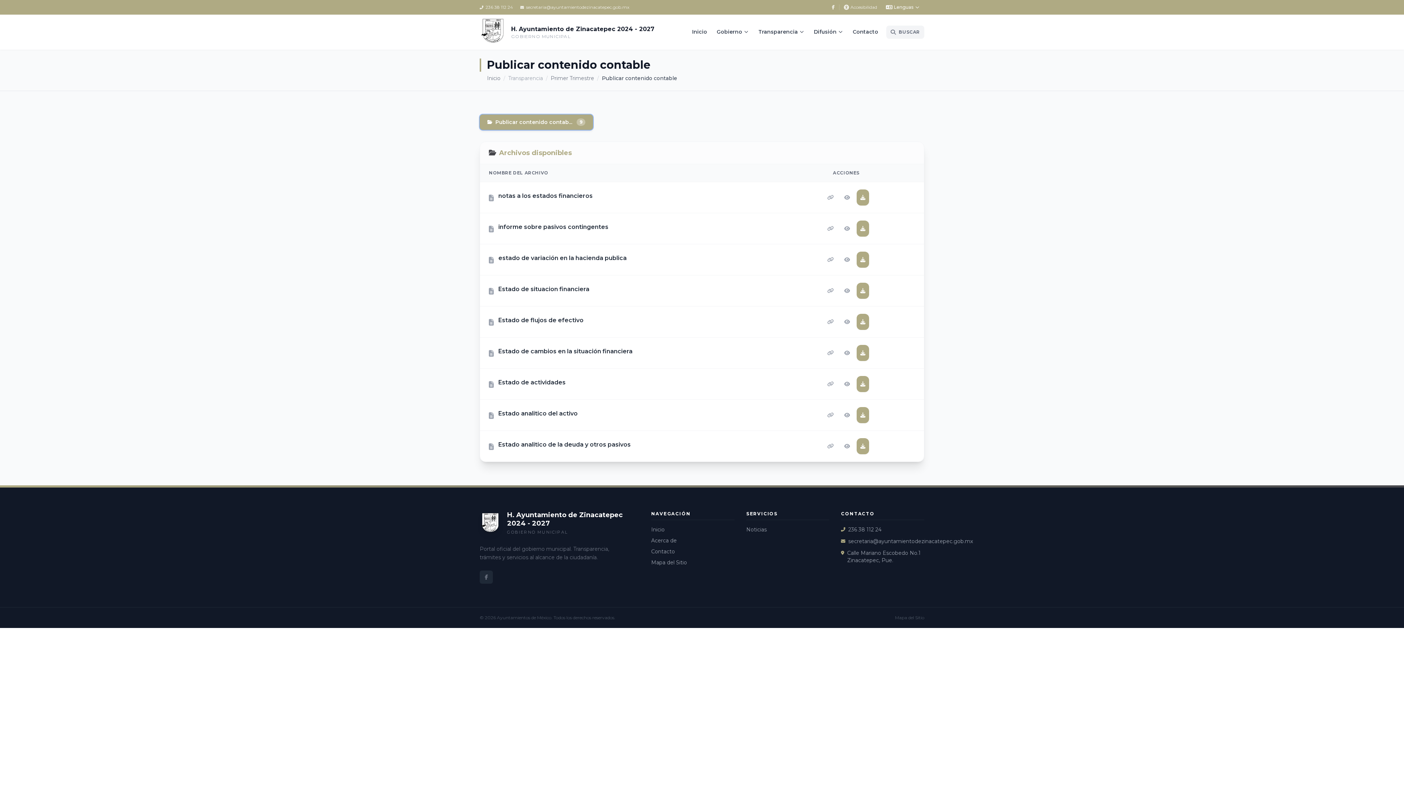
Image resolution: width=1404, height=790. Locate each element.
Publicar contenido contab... (538, 122)
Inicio (699, 32)
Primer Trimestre (572, 78)
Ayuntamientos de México (524, 617)
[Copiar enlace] (831, 197)
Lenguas (903, 7)
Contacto (865, 32)
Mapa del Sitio (669, 562)
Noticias (756, 529)
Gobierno (729, 32)
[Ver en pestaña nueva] (847, 197)
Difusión (825, 32)
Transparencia (778, 32)
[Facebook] (833, 7)
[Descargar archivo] (863, 197)
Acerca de (664, 540)
